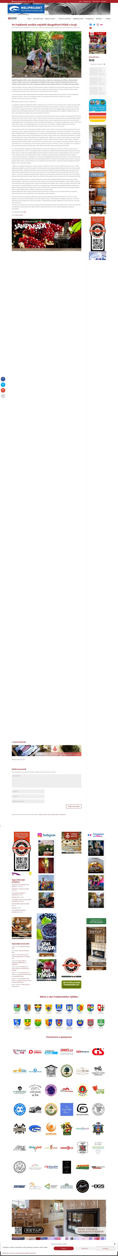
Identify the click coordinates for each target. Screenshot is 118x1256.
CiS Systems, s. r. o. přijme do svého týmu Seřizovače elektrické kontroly (46, 725)
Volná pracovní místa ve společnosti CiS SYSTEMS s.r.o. (21, 956)
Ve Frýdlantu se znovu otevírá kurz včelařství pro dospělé (20, 968)
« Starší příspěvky (19, 742)
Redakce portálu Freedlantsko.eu (23, 27)
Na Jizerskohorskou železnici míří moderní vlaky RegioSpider (46, 300)
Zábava (64, 27)
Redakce (99, 19)
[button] (115, 1244)
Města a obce (50, 19)
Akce (80, 1)
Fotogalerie (89, 19)
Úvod (29, 19)
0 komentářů (76, 27)
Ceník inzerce (96, 1)
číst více (47, 308)
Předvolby (105, 1248)
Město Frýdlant (19, 215)
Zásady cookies (5, 1253)
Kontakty (103, 1)
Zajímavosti (69, 27)
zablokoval (96, 921)
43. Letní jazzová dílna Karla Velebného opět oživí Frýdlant (46, 406)
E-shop (108, 19)
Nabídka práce (78, 19)
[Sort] (93, 60)
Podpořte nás (87, 1)
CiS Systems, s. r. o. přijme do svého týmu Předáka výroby (46, 661)
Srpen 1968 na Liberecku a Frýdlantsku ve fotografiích (19, 962)
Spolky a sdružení (55, 27)
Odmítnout (85, 1248)
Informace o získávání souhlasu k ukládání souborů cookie (23, 1253)
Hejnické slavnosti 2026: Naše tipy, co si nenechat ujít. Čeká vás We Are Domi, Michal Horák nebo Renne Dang (46, 597)
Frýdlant (14, 908)
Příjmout (63, 1248)
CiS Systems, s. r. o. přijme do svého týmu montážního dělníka (46, 385)
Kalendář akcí (38, 19)
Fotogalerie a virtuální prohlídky (20, 889)
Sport (61, 27)
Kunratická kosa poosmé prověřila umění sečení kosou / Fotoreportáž (46, 363)
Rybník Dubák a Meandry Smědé (20, 903)
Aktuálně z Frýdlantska (44, 27)
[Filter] (90, 60)
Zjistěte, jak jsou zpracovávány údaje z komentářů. (52, 814)
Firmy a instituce (64, 19)
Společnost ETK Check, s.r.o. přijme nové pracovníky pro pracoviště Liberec (21, 974)
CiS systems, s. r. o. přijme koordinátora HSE (46, 470)
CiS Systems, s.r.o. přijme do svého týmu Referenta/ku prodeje (46, 533)
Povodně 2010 (15, 897)
